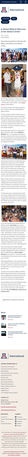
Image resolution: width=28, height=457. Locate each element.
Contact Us (6, 18)
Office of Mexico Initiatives (8, 386)
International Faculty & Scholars (9, 373)
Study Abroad (4, 371)
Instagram (19, 421)
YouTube (19, 425)
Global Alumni (5, 388)
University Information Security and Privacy (14, 451)
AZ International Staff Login (8, 410)
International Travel (6, 375)
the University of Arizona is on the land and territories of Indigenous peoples (14, 434)
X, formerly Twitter (22, 419)
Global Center (5, 377)
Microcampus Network (7, 382)
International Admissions (7, 367)
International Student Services (9, 369)
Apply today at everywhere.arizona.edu (13, 300)
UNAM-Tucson (5, 390)
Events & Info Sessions (7, 419)
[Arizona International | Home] (14, 10)
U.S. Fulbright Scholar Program (9, 393)
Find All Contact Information (8, 407)
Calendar (5, 22)
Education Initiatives (6, 380)
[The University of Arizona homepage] (9, 2)
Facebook (19, 417)
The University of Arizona (14, 455)
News (13, 18)
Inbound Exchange (6, 423)
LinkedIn (19, 423)
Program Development (7, 384)
